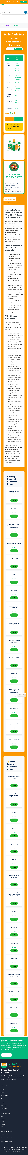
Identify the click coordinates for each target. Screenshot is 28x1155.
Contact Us (4, 1108)
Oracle (2, 1121)
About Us (3, 1105)
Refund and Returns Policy (7, 1138)
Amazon (3, 1124)
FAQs (2, 1102)
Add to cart (9, 119)
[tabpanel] (14, 336)
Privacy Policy (4, 1134)
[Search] (25, 12)
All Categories (4, 1095)
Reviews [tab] (18, 203)
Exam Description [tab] (10, 199)
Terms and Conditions (6, 1141)
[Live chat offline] (21, 695)
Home (3, 25)
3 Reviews (18, 49)
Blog (2, 1099)
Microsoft (3, 1119)
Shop (2, 1092)
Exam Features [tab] (9, 203)
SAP (2, 1116)
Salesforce (8, 25)
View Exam (14, 500)
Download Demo (19, 119)
